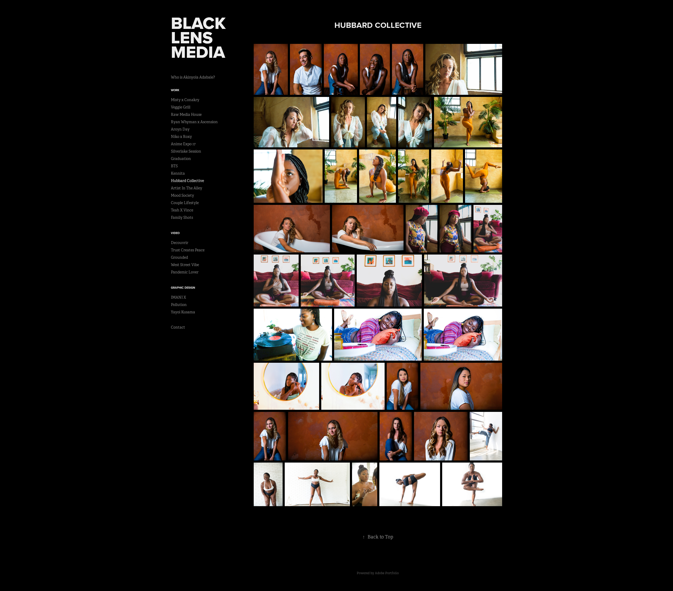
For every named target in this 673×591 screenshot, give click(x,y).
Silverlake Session (186, 151)
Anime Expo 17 (183, 144)
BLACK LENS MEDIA (200, 37)
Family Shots (182, 217)
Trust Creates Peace (188, 250)
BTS (174, 166)
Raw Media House (186, 114)
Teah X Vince (182, 210)
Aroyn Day (180, 129)
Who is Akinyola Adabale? (193, 77)
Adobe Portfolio (387, 573)
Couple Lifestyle (185, 202)
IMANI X (178, 297)
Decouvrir (179, 242)
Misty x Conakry (185, 99)
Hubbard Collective (187, 180)
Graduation (181, 158)
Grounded (179, 257)
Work (175, 90)
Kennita (178, 173)
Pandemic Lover (184, 272)
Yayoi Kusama (183, 312)
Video (175, 233)
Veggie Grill (180, 107)
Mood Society (182, 195)
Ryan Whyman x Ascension (194, 122)
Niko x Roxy (181, 136)
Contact (178, 327)
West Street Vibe (185, 264)
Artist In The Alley (186, 188)
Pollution (179, 304)
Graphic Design (183, 288)
